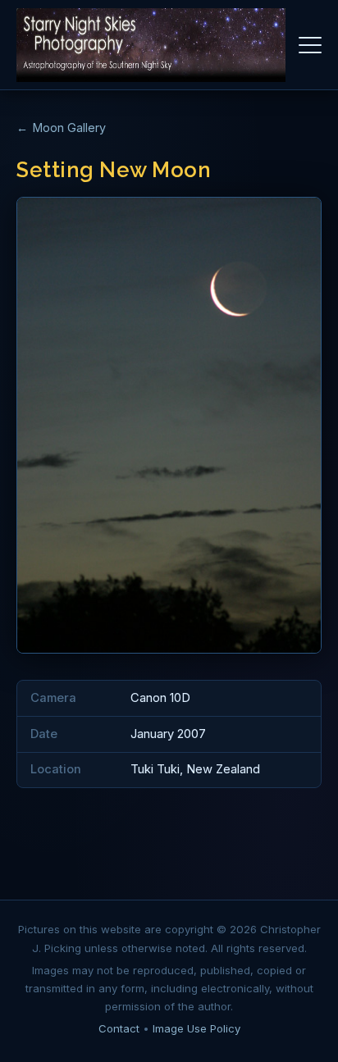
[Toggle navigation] (310, 45)
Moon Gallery (69, 127)
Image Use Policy (196, 1028)
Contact (118, 1028)
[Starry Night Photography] (150, 45)
